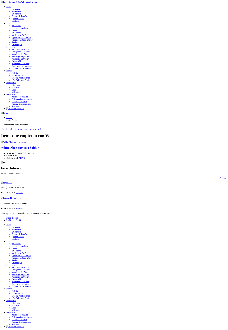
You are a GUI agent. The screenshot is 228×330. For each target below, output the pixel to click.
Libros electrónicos (19, 101)
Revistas (15, 106)
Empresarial (17, 33)
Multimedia (11, 82)
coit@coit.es (19, 193)
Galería (15, 73)
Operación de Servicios (21, 37)
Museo (9, 71)
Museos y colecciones (21, 78)
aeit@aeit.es (19, 208)
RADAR (21, 158)
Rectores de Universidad (22, 66)
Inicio (8, 7)
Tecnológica (17, 44)
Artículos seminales (20, 97)
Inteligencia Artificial (20, 35)
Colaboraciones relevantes (22, 99)
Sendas (9, 23)
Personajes (10, 47)
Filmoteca (16, 85)
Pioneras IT (16, 61)
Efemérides (16, 14)
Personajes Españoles (20, 56)
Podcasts (15, 87)
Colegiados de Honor (20, 52)
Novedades (16, 9)
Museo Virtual (17, 75)
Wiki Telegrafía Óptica (21, 80)
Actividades (17, 11)
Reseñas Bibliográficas (21, 104)
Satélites (15, 42)
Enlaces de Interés (19, 16)
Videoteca (16, 92)
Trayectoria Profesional (21, 68)
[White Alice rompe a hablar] (13, 142)
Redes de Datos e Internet (22, 40)
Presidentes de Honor (20, 63)
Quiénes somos (18, 18)
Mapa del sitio (12, 218)
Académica (16, 26)
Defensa (15, 30)
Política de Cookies (14, 220)
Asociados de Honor (20, 49)
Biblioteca (10, 94)
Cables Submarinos (20, 28)
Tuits (14, 90)
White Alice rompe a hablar (20, 147)
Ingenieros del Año (19, 54)
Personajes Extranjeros (21, 59)
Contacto (15, 21)
